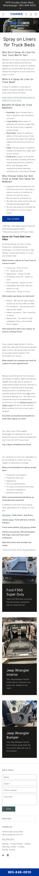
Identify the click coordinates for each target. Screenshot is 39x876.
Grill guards (25, 527)
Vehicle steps (8, 520)
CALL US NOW (13, 219)
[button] (3, 14)
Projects (26, 550)
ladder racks (7, 405)
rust (28, 393)
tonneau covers (26, 402)
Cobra (9, 186)
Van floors (6, 515)
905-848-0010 (8, 839)
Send (8, 809)
